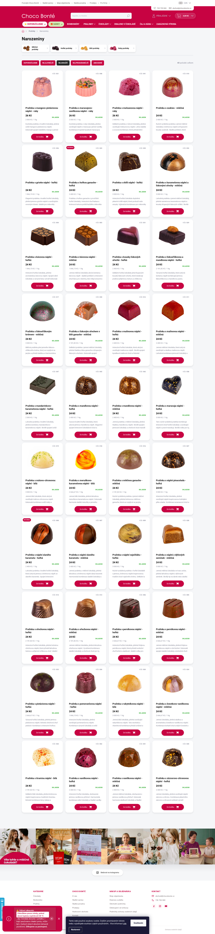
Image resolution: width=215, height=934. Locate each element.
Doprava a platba (116, 900)
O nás (74, 896)
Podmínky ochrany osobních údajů (123, 912)
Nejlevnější (48, 63)
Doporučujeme (30, 63)
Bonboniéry (37, 900)
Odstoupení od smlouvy (119, 908)
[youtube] (166, 906)
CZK (186, 3)
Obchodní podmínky (118, 904)
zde (124, 923)
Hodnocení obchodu (80, 912)
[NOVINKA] (86, 163)
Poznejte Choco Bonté (30, 3)
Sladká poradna (80, 3)
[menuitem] (34, 24)
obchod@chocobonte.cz (164, 896)
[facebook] (154, 906)
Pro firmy (103, 3)
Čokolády (37, 896)
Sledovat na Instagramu (110, 873)
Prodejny (93, 3)
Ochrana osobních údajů (173, 930)
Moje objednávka (63, 3)
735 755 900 (160, 900)
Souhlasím (138, 923)
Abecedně (97, 63)
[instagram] (160, 906)
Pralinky (36, 904)
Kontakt (75, 915)
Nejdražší (63, 63)
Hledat (128, 16)
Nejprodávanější (80, 63)
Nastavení (75, 929)
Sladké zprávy (48, 3)
